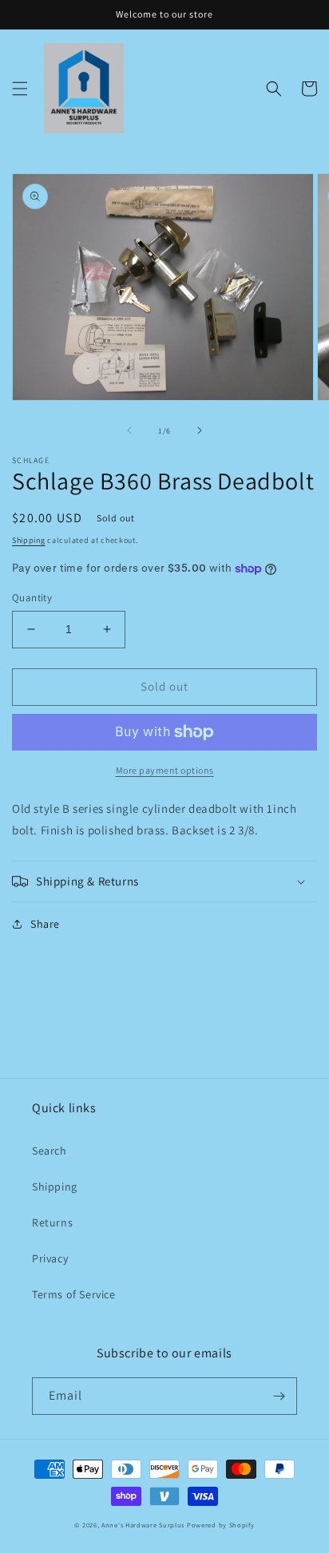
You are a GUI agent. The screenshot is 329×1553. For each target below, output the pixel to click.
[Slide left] (129, 430)
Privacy (50, 1258)
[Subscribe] (278, 1396)
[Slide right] (199, 430)
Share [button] (45, 924)
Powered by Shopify (221, 1524)
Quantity (32, 597)
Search (49, 1150)
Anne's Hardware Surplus (142, 1524)
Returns (52, 1222)
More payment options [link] (165, 770)
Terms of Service (74, 1294)
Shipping (29, 540)
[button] (20, 88)
